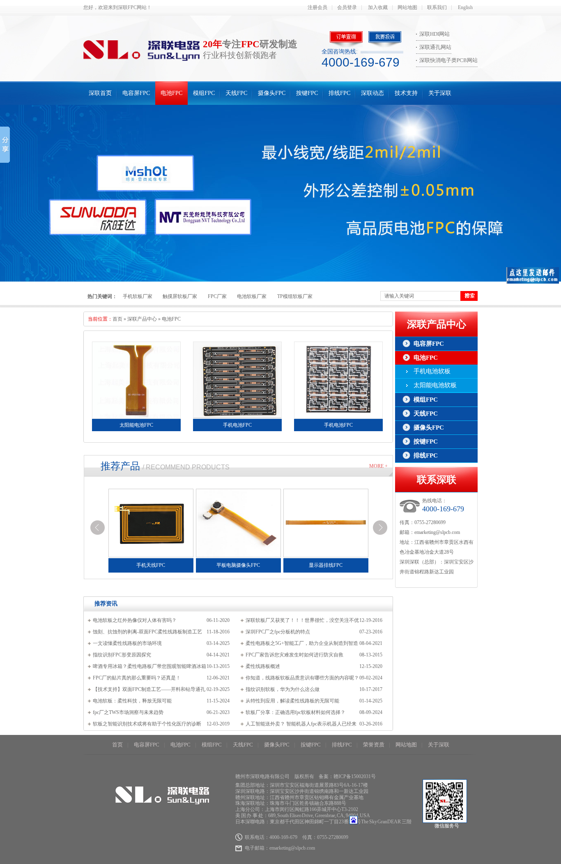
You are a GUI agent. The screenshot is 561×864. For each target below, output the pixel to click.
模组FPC (204, 93)
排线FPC (339, 93)
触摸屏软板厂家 (180, 296)
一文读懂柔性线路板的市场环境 (127, 643)
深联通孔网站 (435, 47)
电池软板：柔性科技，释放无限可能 (132, 701)
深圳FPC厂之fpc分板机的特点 (278, 632)
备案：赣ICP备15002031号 (347, 776)
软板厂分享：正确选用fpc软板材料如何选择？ (295, 712)
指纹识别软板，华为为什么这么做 (283, 689)
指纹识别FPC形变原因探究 (122, 655)
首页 (117, 319)
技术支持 (406, 93)
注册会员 (317, 7)
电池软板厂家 (252, 296)
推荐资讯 (105, 604)
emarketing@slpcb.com (437, 532)
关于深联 (439, 93)
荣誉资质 (373, 745)
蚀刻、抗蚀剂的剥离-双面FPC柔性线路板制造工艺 (147, 632)
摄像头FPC (271, 93)
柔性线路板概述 (263, 666)
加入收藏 (378, 7)
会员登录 (347, 7)
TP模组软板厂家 (295, 296)
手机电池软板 (432, 371)
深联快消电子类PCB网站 (448, 60)
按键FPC (307, 93)
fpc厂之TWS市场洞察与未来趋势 (128, 712)
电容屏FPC (136, 93)
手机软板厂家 (137, 296)
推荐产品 (120, 466)
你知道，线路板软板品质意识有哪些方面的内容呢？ (302, 678)
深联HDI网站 (434, 34)
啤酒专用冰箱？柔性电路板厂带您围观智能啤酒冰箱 (149, 666)
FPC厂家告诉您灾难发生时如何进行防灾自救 (294, 655)
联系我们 (437, 7)
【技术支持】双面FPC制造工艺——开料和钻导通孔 (149, 689)
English (465, 7)
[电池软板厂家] (280, 193)
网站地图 (407, 7)
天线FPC (236, 93)
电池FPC (171, 93)
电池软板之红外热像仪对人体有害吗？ (135, 620)
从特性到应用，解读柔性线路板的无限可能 (292, 701)
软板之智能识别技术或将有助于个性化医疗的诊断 (147, 724)
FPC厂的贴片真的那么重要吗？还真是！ (137, 678)
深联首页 (100, 93)
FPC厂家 (217, 296)
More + (378, 466)
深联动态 (372, 93)
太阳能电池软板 (435, 385)
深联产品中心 (142, 319)
